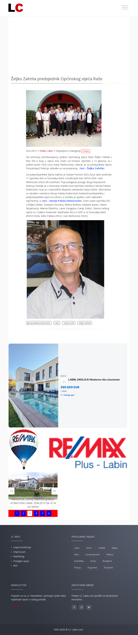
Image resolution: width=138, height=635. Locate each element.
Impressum (19, 551)
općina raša (69, 323)
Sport (89, 548)
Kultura (110, 554)
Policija (77, 567)
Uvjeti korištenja (22, 547)
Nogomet (92, 567)
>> (54, 491)
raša (57, 323)
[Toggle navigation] (125, 7)
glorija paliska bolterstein (38, 323)
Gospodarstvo (92, 554)
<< (11, 491)
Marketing (18, 556)
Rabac (115, 548)
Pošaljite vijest (21, 561)
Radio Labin (46, 150)
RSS (15, 565)
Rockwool (107, 561)
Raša (76, 554)
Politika (85, 151)
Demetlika (79, 561)
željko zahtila (85, 323)
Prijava (14, 605)
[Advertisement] (69, 45)
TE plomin (108, 567)
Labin (76, 548)
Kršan (93, 561)
